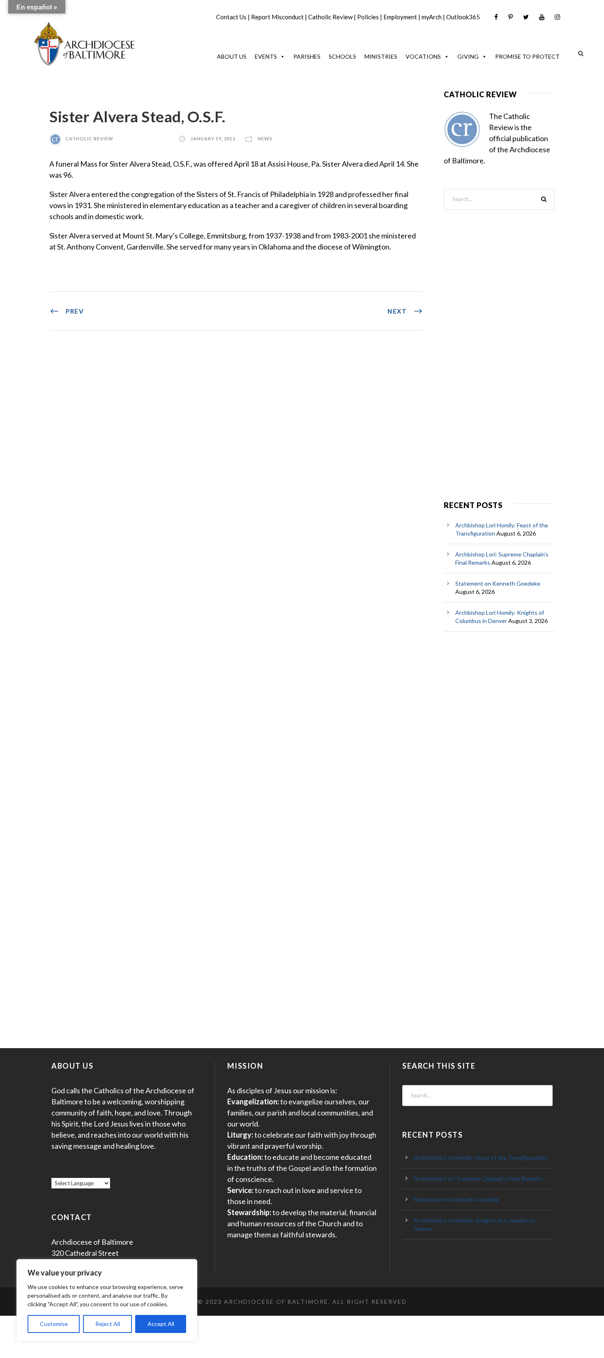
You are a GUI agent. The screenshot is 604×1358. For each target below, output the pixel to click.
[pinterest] (510, 17)
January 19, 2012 (213, 138)
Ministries (380, 56)
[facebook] (496, 17)
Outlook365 (463, 17)
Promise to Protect (527, 56)
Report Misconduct (277, 17)
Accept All (161, 1323)
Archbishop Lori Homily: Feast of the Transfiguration (481, 1157)
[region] (106, 1300)
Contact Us (231, 17)
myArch (432, 17)
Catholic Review (330, 17)
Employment (400, 17)
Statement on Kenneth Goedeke (497, 583)
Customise (54, 1323)
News (265, 138)
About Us (232, 56)
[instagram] (557, 17)
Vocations (423, 56)
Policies (368, 17)
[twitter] (526, 17)
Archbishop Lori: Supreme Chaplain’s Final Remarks (478, 1178)
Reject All (107, 1323)
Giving (468, 56)
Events (266, 56)
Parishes (306, 56)
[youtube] (541, 17)
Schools (342, 56)
